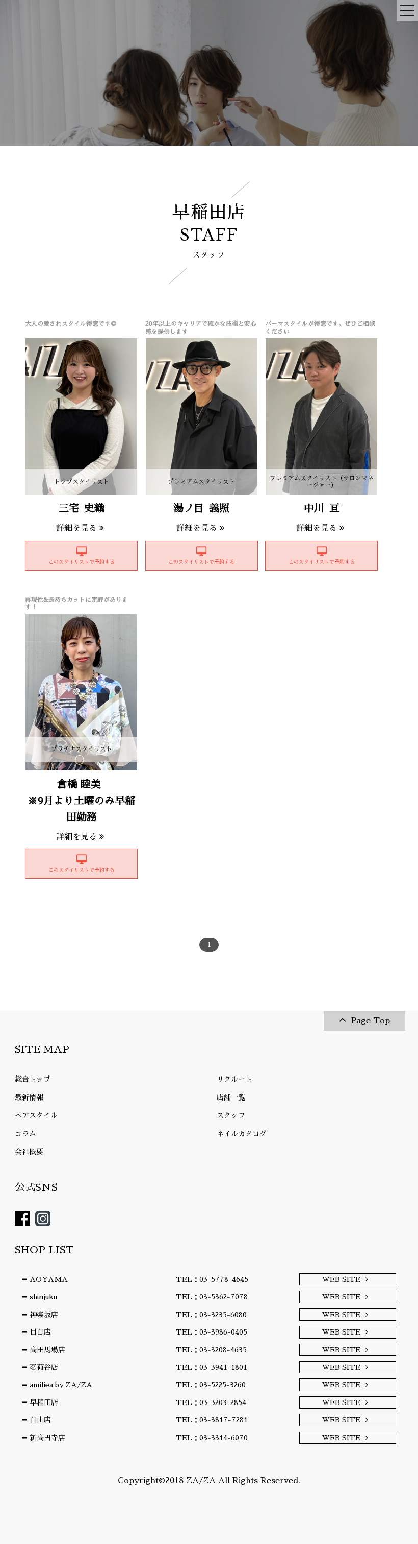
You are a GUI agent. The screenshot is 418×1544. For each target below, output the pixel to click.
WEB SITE (341, 1279)
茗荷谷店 (44, 1367)
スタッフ (231, 1115)
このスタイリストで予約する (81, 562)
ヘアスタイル (36, 1115)
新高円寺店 (47, 1437)
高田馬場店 (47, 1349)
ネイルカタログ (242, 1133)
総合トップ (32, 1079)
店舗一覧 (231, 1097)
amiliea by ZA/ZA (61, 1384)
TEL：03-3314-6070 (212, 1437)
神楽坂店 (44, 1314)
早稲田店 (44, 1402)
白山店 (40, 1419)
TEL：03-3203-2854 (211, 1402)
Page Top (370, 1021)
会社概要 (29, 1151)
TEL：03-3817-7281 (212, 1419)
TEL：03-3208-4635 (211, 1349)
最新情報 (29, 1097)
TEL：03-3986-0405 (211, 1332)
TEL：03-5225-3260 (211, 1384)
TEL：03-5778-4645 (212, 1279)
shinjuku (43, 1296)
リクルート (234, 1079)
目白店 (40, 1332)
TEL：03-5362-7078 (212, 1296)
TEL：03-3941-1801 (211, 1367)
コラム (25, 1133)
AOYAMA (49, 1279)
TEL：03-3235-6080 (211, 1314)
